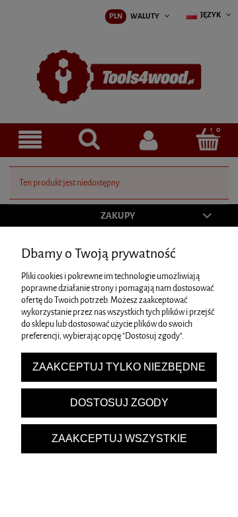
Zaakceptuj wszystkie (119, 438)
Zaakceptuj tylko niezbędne (119, 367)
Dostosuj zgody (119, 402)
